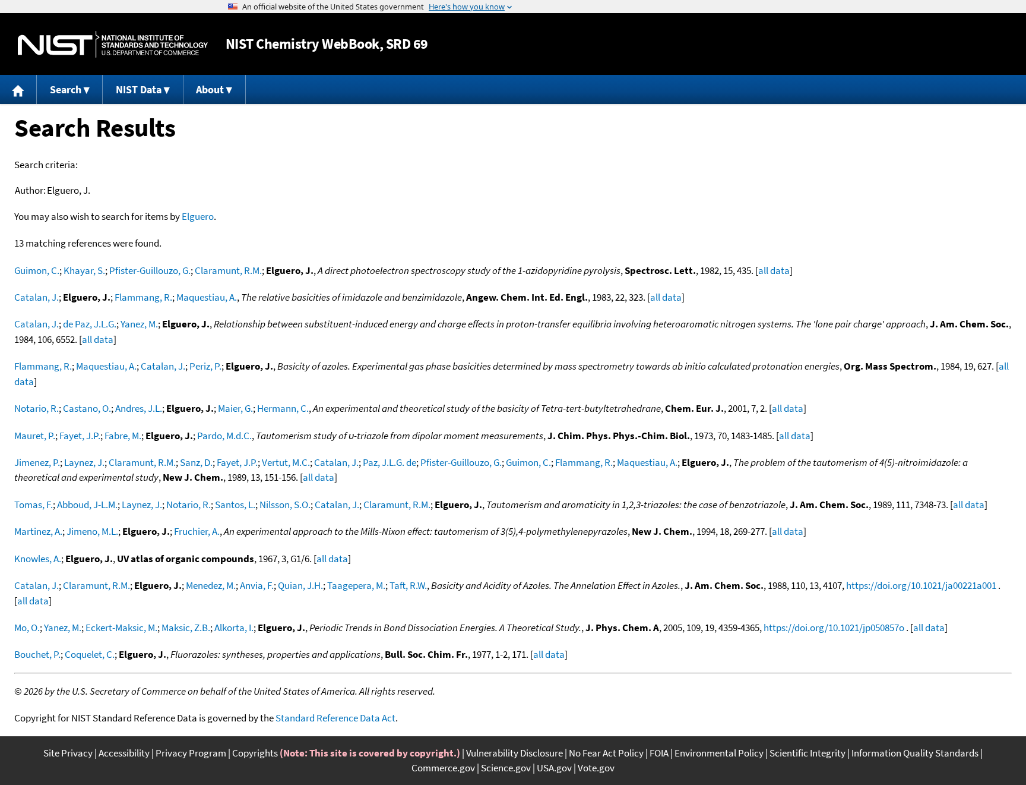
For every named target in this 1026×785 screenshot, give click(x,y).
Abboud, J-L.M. (87, 504)
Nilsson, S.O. (285, 504)
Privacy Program (191, 752)
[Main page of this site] (18, 89)
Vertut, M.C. (286, 462)
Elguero (198, 216)
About (210, 89)
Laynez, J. (84, 462)
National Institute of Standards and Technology (113, 44)
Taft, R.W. (408, 585)
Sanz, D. (196, 462)
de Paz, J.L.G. (89, 323)
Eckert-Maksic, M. (121, 627)
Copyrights (255, 752)
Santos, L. (235, 504)
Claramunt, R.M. (228, 270)
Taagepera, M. (356, 585)
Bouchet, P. (37, 654)
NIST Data (139, 89)
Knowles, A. (37, 558)
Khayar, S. (84, 270)
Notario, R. (36, 408)
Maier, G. (235, 408)
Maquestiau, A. (206, 297)
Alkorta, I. (234, 627)
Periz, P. (205, 366)
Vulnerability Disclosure (514, 752)
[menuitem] (18, 89)
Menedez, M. (211, 585)
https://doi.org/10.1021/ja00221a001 (921, 585)
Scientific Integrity (808, 752)
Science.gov (506, 767)
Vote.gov (596, 767)
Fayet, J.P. (79, 435)
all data (774, 270)
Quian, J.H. (300, 585)
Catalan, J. (36, 297)
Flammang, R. (143, 297)
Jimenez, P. (37, 462)
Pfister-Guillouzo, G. (150, 270)
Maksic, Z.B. (186, 627)
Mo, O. (27, 627)
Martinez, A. (38, 531)
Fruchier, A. (197, 531)
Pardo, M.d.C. (224, 435)
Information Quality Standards (914, 752)
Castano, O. (87, 408)
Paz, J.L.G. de (389, 462)
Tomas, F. (33, 504)
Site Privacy (68, 752)
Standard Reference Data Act (335, 717)
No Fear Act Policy (606, 752)
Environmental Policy (719, 752)
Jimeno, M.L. (92, 531)
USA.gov (554, 767)
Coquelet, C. (90, 654)
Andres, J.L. (138, 408)
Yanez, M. (139, 323)
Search (65, 89)
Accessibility (124, 752)
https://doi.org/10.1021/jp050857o (834, 627)
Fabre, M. (122, 435)
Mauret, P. (34, 435)
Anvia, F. (257, 585)
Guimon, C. (36, 270)
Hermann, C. (283, 408)
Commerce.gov (443, 767)
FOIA (659, 752)
